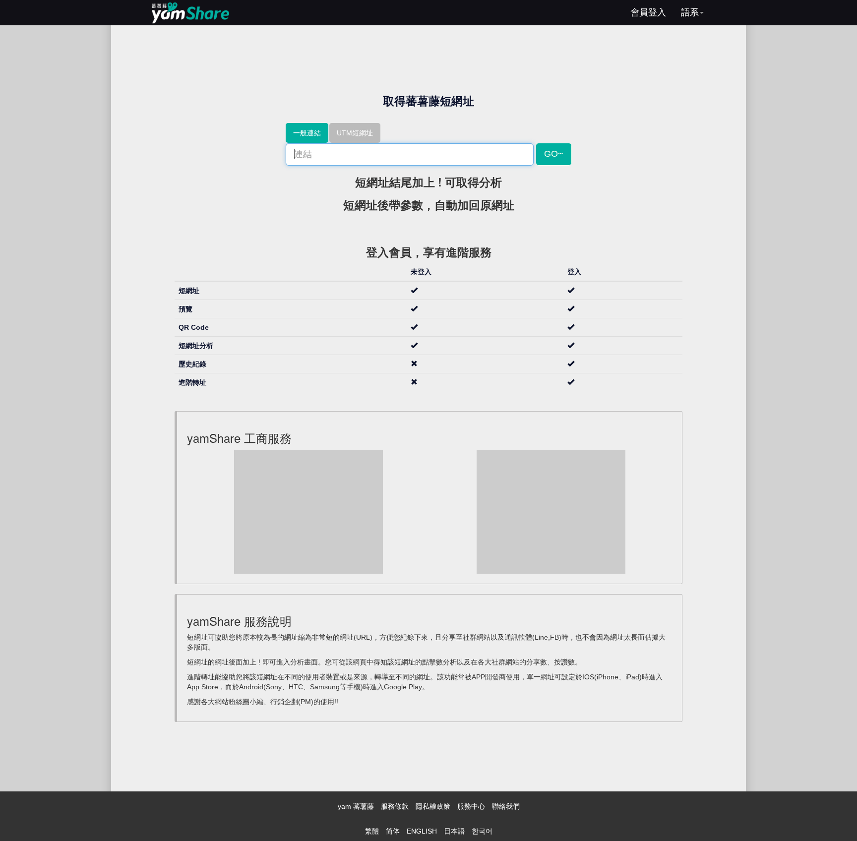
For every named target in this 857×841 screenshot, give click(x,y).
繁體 (372, 831)
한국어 (482, 831)
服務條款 (395, 806)
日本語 (454, 831)
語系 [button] (690, 12)
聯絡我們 (506, 806)
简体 (393, 831)
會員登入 (648, 12)
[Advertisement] (308, 512)
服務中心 (471, 806)
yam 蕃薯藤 (356, 806)
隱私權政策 (433, 806)
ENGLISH (422, 831)
